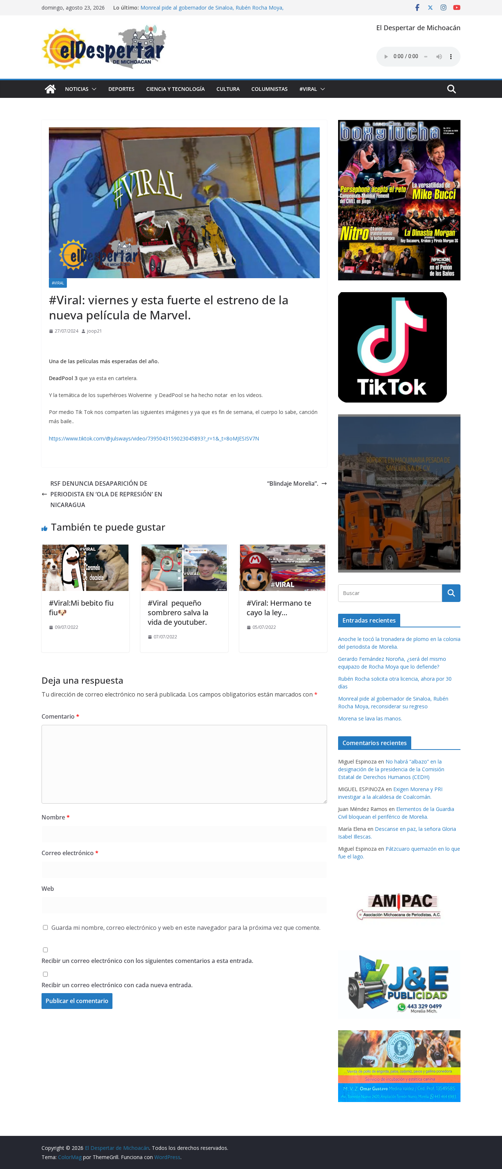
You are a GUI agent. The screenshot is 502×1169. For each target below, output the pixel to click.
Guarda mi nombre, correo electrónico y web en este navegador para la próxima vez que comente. (185, 928)
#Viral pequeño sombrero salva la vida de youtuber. (178, 612)
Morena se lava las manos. (370, 718)
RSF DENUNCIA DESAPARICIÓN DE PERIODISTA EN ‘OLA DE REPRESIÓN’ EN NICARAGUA (106, 494)
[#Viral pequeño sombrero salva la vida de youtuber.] (184, 550)
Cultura (228, 88)
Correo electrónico (70, 853)
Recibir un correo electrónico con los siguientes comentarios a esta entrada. (147, 961)
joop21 (94, 331)
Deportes (121, 88)
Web (48, 889)
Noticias (77, 88)
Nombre (56, 817)
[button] (93, 89)
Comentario (60, 716)
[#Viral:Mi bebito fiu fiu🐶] (85, 550)
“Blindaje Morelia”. (292, 483)
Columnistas (269, 88)
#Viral (308, 88)
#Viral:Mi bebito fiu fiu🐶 (81, 607)
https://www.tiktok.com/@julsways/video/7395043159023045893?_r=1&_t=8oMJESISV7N (154, 438)
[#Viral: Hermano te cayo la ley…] (283, 550)
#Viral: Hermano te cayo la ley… (279, 607)
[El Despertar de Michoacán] (50, 89)
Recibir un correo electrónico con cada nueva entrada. (117, 985)
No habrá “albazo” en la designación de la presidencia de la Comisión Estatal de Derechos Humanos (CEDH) (391, 769)
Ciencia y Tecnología (175, 88)
